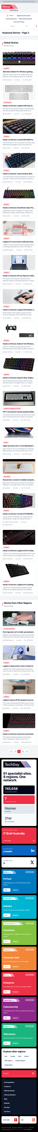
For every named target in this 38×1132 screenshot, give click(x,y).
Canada (12, 1056)
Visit (5, 890)
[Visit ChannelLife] (13, 898)
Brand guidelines (9, 1082)
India (19, 1056)
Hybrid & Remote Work (25, 19)
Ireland (26, 1056)
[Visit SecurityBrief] (13, 1000)
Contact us (7, 1086)
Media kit (15, 890)
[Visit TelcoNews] (13, 1026)
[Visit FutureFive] (13, 949)
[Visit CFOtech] (13, 872)
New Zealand (8, 1060)
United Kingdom (20, 1060)
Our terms (7, 1111)
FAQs (5, 1099)
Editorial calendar (9, 1090)
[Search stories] (33, 1073)
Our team (7, 1107)
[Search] (27, 26)
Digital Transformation (23, 15)
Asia (6, 1056)
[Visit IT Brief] (13, 975)
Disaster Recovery (11, 19)
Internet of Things (19, 22)
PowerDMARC (28, 1129)
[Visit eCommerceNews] (13, 923)
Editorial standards (9, 1095)
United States (8, 1065)
